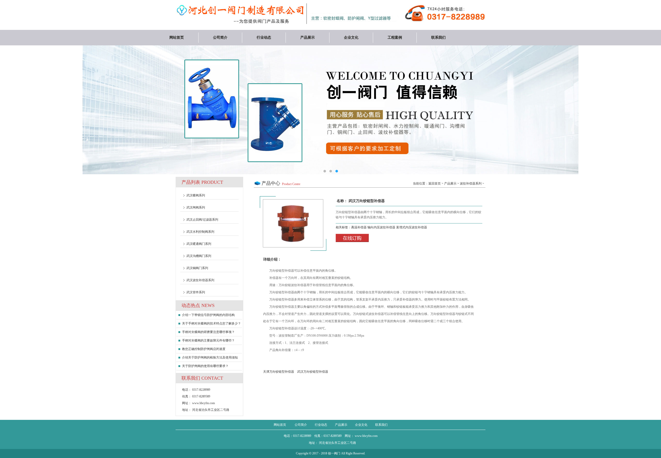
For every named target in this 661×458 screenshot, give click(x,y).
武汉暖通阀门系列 (198, 244)
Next (639, 111)
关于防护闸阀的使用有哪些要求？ (205, 366)
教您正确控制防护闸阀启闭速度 (203, 349)
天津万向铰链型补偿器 (278, 371)
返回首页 (434, 183)
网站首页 (176, 37)
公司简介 (220, 37)
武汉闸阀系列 (195, 207)
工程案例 (395, 37)
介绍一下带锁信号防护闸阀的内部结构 (208, 315)
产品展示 (307, 37)
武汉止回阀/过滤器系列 (202, 219)
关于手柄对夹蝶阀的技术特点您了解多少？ (211, 323)
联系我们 (438, 37)
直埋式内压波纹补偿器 (411, 227)
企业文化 (351, 37)
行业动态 (264, 37)
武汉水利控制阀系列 (200, 232)
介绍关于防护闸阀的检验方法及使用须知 (210, 357)
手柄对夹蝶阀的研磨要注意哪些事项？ (208, 332)
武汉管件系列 (195, 292)
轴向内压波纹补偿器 (381, 227)
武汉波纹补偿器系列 (200, 280)
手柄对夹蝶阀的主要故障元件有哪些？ (208, 340)
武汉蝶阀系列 (195, 195)
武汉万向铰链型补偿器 (312, 371)
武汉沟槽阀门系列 (198, 256)
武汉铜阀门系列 (197, 268)
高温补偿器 (359, 227)
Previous (22, 111)
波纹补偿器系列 (471, 183)
